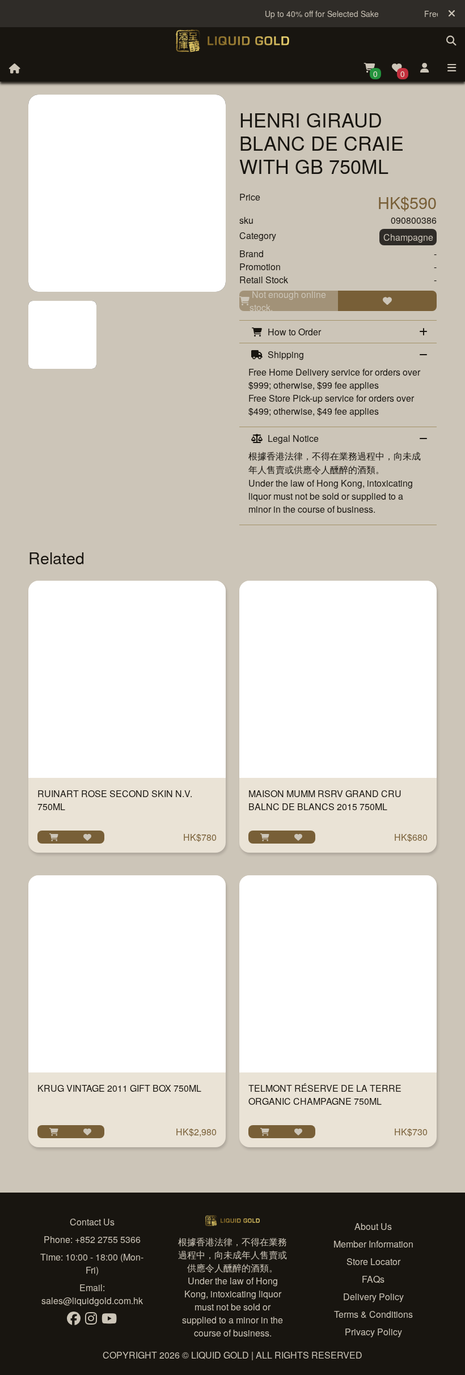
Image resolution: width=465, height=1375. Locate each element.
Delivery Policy (373, 1296)
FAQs (373, 1278)
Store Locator (373, 1261)
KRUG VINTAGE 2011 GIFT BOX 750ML (119, 1088)
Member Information (373, 1243)
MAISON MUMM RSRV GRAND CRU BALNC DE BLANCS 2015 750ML (324, 800)
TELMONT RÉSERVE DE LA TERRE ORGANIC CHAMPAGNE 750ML (324, 1095)
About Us (373, 1226)
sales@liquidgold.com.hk (92, 1300)
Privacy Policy (373, 1331)
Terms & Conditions (373, 1314)
